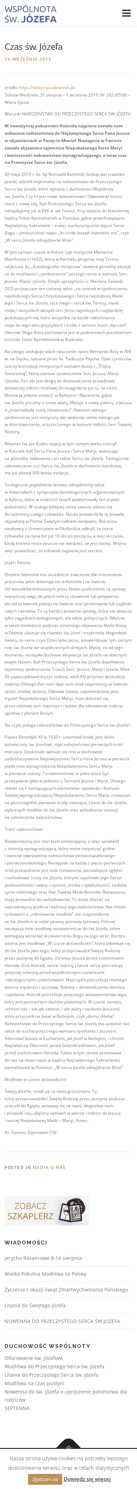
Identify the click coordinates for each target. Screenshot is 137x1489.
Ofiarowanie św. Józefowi (34, 1358)
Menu (125, 13)
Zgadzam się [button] (45, 1479)
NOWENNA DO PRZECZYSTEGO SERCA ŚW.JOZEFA (62, 1321)
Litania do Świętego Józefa (35, 1305)
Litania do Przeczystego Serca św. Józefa (51, 1374)
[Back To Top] (68, 1447)
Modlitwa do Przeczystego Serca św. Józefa (54, 1366)
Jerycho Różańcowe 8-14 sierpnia (43, 1258)
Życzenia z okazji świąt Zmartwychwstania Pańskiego (66, 1289)
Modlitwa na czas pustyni (34, 1383)
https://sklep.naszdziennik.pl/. (47, 88)
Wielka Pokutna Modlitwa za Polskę (45, 1273)
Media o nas (49, 1167)
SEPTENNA (17, 1408)
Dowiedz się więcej (87, 1478)
